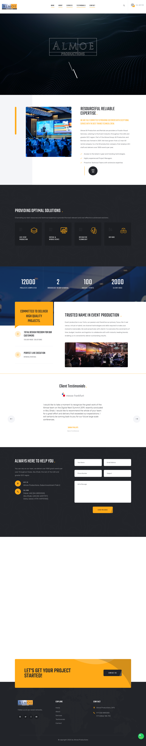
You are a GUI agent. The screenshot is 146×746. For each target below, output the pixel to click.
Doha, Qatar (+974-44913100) (35, 499)
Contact (92, 5)
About (60, 5)
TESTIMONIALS (81, 5)
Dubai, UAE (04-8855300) (34, 493)
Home (52, 5)
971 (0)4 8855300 (102, 713)
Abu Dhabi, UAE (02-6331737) (35, 496)
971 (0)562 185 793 (103, 716)
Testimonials (60, 719)
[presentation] (11, 419)
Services (69, 5)
